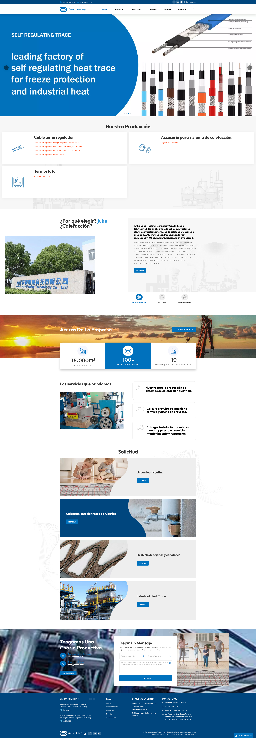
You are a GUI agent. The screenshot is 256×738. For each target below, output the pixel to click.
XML (167, 734)
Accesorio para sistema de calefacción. (196, 137)
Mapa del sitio (159, 734)
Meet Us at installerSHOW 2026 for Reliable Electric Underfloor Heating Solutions (73, 705)
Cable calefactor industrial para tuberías (144, 714)
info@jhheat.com (86, 2)
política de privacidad (177, 734)
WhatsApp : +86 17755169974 (176, 710)
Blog (152, 734)
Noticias (167, 9)
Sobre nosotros (112, 707)
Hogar (105, 9)
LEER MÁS (66, 78)
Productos (136, 9)
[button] (124, 113)
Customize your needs (184, 330)
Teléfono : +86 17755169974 (175, 703)
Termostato (45, 171)
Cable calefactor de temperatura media (139, 708)
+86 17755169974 (69, 2)
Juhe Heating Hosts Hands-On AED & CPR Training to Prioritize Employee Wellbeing (75, 716)
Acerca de (118, 9)
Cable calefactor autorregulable (144, 703)
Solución (153, 9)
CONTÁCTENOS (68, 673)
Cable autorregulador (54, 137)
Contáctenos (111, 717)
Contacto (182, 9)
